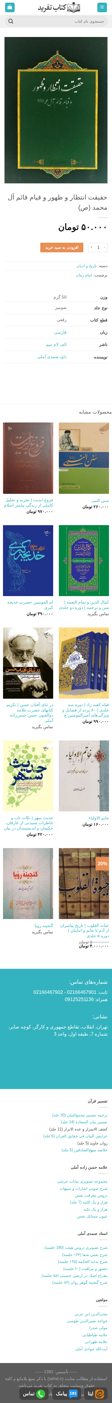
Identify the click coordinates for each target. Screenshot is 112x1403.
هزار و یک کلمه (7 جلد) (89, 1202)
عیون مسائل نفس (92, 1216)
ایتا (90, 1393)
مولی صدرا (98, 1327)
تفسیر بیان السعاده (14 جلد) (84, 1122)
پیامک (61, 1393)
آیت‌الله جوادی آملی (91, 1349)
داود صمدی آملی (52, 356)
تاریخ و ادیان (86, 266)
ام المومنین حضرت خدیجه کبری (30, 605)
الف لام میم (56, 344)
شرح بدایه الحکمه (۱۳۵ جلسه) (83, 1261)
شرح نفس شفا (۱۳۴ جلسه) (85, 1254)
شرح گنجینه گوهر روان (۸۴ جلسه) (80, 1282)
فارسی (60, 332)
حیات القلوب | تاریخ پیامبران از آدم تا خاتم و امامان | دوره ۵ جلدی (84, 930)
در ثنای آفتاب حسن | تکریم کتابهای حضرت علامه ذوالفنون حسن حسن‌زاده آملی (29, 713)
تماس (28, 1393)
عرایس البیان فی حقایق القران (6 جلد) (75, 1136)
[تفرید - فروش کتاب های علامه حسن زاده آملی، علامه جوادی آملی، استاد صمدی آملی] (59, 7)
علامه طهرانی (96, 1341)
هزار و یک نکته (96, 1209)
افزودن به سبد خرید (62, 247)
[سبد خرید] (10, 8)
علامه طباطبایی (95, 1335)
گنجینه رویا (44, 926)
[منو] (102, 8)
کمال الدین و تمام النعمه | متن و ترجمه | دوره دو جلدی (84, 605)
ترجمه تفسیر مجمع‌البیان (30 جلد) (80, 1115)
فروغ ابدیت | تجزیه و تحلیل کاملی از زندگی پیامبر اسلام (28, 503)
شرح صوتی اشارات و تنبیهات (84, 1188)
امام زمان (84, 275)
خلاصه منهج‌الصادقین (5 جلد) (85, 1150)
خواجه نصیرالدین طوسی (87, 1321)
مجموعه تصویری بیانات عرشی (82, 1181)
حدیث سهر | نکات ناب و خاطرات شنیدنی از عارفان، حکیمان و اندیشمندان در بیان (28, 823)
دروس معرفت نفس (91, 1195)
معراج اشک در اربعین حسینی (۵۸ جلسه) (75, 1275)
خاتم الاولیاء (99, 818)
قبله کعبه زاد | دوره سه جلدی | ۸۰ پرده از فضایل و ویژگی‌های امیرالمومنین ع (85, 710)
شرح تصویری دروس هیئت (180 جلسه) (76, 1247)
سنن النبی (100, 500)
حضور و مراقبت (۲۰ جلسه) (85, 1268)
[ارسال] (11, 21)
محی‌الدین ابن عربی (91, 1314)
